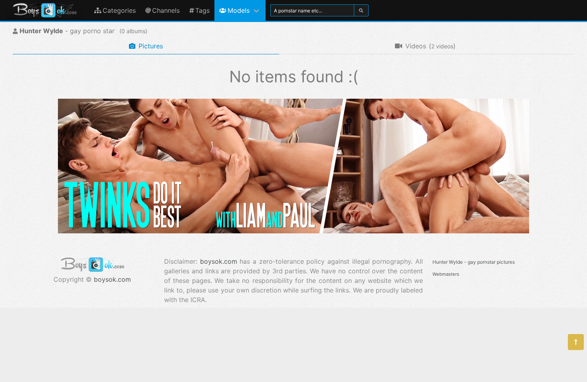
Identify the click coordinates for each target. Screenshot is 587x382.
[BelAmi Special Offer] (293, 231)
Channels (166, 10)
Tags (202, 10)
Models (239, 10)
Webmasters (445, 274)
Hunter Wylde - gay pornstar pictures (473, 262)
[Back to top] (576, 342)
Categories (119, 10)
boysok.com (112, 279)
